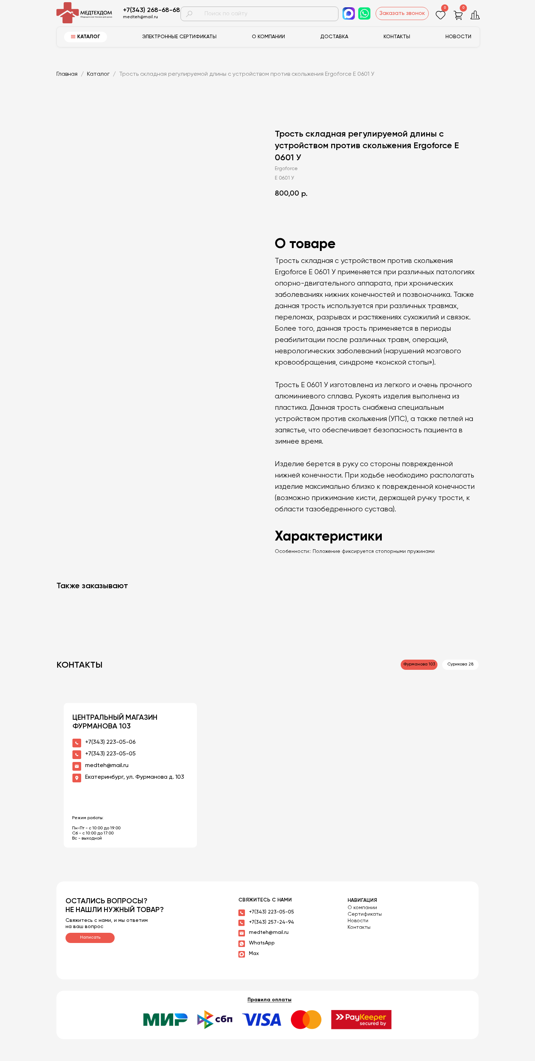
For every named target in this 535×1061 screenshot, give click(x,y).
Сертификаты (365, 914)
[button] (402, 13)
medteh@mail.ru (269, 932)
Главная (67, 74)
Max (254, 953)
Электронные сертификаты (179, 36)
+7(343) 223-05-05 (271, 912)
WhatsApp (262, 943)
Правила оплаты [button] (269, 999)
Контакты (397, 36)
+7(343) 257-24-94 (271, 922)
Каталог (99, 74)
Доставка (334, 36)
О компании (268, 36)
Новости (458, 36)
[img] (88, 12)
